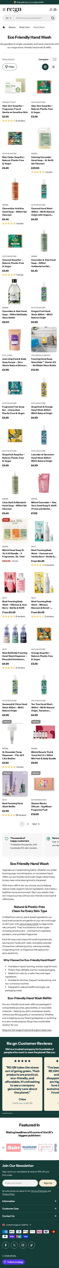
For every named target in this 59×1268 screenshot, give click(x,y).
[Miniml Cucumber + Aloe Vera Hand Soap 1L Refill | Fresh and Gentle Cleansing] (44, 483)
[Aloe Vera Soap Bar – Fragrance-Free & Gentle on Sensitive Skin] (15, 86)
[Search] (52, 18)
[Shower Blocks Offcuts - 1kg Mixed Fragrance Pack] (44, 784)
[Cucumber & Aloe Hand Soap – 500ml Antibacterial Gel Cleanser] (44, 240)
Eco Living (7, 355)
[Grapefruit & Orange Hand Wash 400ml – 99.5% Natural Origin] (44, 387)
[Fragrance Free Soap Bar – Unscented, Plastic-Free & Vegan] (15, 387)
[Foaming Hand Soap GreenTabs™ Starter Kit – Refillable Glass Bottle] (44, 339)
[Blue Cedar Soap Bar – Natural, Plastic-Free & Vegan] (15, 137)
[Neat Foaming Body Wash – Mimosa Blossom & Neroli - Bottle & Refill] (44, 582)
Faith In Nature (38, 102)
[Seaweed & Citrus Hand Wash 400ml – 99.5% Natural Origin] (15, 685)
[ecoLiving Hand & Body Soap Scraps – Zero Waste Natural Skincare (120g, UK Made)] (15, 339)
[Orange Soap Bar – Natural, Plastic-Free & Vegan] (44, 633)
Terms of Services (39, 1191)
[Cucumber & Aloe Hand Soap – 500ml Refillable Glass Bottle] (15, 292)
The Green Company (40, 355)
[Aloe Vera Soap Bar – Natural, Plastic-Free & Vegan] (44, 86)
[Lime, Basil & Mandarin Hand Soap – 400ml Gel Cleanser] (15, 483)
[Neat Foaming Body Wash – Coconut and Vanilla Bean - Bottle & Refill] (44, 530)
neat (33, 546)
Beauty (12, 27)
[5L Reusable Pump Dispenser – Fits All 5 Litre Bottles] (15, 732)
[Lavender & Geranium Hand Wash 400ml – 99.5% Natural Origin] (44, 435)
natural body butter (29, 924)
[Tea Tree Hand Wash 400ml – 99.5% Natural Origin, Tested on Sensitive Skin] (44, 685)
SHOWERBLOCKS (38, 800)
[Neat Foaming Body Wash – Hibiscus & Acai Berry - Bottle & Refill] (15, 582)
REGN (13, 1256)
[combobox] (29, 18)
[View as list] (53, 66)
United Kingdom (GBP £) (17, 1225)
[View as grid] (45, 66)
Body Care (24, 27)
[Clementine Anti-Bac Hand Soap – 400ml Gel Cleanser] (15, 189)
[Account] (51, 9)
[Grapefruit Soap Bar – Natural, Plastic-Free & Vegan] (15, 435)
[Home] (4, 27)
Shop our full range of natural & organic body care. (27, 1030)
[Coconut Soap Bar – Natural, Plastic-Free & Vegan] (15, 240)
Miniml (34, 153)
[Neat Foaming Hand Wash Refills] (15, 784)
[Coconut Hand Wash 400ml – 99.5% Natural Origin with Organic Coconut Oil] (44, 189)
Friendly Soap (9, 102)
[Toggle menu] (4, 9)
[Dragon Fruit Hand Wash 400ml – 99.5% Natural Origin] (44, 292)
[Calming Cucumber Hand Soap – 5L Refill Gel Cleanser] (44, 137)
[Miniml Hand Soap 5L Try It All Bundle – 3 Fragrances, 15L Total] (15, 530)
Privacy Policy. (8, 1194)
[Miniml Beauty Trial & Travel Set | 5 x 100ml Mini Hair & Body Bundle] (44, 732)
